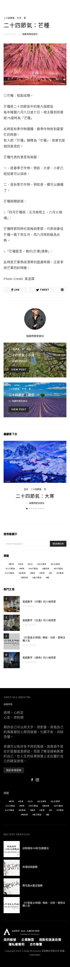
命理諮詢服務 (30, 867)
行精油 (61, 573)
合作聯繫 (36, 944)
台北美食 (42, 564)
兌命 (21, 564)
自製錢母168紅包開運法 (35, 848)
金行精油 (38, 577)
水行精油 (59, 568)
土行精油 (11, 568)
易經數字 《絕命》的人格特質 (39, 657)
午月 (19, 18)
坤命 (22, 568)
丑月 (26, 489)
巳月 (29, 349)
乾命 (12, 564)
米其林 (23, 573)
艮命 (43, 573)
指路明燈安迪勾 (30, 34)
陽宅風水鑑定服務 (32, 885)
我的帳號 (10, 940)
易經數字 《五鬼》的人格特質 (39, 620)
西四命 (25, 577)
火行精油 (10, 573)
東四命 (46, 568)
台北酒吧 (56, 564)
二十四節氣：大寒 (35, 496)
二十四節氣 (9, 18)
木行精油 (34, 568)
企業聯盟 (27, 940)
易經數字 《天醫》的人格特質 (39, 601)
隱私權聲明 (17, 944)
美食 (33, 573)
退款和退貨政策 (50, 940)
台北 (31, 564)
